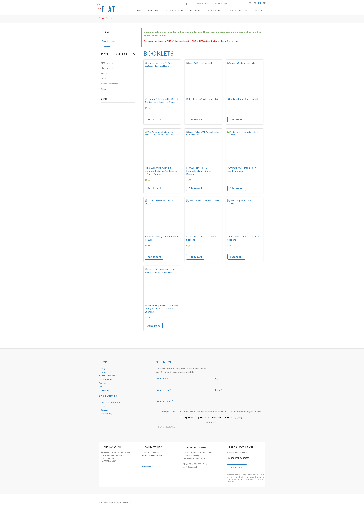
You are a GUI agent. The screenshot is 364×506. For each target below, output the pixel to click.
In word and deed (239, 10)
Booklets (105, 73)
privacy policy (236, 417)
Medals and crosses (109, 83)
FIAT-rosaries (107, 63)
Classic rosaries (107, 68)
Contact (260, 10)
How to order (106, 372)
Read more (236, 256)
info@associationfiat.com (153, 455)
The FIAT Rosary (174, 10)
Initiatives (195, 10)
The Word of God (200, 3)
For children (104, 390)
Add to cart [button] (154, 119)
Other (103, 89)
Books (103, 78)
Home (139, 10)
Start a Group (106, 413)
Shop (185, 3)
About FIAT (153, 10)
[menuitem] (139, 11)
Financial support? (197, 447)
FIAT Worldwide (220, 3)
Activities (104, 410)
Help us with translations (111, 402)
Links (103, 406)
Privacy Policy (148, 466)
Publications (215, 10)
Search (107, 46)
